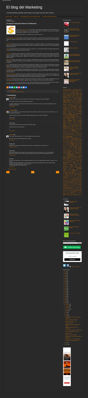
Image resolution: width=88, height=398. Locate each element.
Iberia (70, 127)
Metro (64, 140)
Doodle (70, 113)
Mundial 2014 (69, 141)
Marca (64, 136)
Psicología (64, 155)
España (64, 118)
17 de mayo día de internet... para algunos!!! (73, 329)
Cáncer (68, 111)
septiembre (67, 309)
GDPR (70, 124)
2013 (65, 293)
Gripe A (68, 125)
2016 (65, 288)
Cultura (76, 109)
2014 (65, 291)
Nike (70, 145)
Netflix (80, 144)
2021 (65, 280)
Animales (71, 94)
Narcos (64, 144)
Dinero (80, 112)
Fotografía (80, 121)
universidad (70, 194)
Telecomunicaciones (66, 169)
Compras (80, 106)
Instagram (72, 129)
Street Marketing (78, 167)
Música (72, 142)
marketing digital (66, 187)
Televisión (65, 171)
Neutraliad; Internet (66, 145)
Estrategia (74, 118)
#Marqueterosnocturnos (67, 89)
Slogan (81, 163)
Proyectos (80, 153)
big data (80, 177)
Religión (68, 158)
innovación (69, 185)
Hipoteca (68, 126)
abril (66, 342)
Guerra (70, 125)
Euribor (80, 118)
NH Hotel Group (79, 142)
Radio (77, 155)
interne (77, 185)
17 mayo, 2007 (12, 106)
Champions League (78, 102)
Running (69, 161)
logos (77, 186)
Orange (70, 147)
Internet (73, 130)
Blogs (68, 100)
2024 (65, 275)
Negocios (77, 144)
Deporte (80, 111)
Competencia (74, 106)
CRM (68, 101)
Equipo (81, 117)
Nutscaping (80, 145)
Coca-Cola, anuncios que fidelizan (71, 319)
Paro (74, 148)
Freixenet (80, 123)
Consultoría (80, 107)
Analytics (64, 94)
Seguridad (70, 162)
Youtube (65, 177)
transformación (65, 194)
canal (81, 178)
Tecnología (79, 168)
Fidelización (79, 120)
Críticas (72, 109)
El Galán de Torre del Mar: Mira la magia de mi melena (75, 74)
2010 (65, 297)
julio (66, 312)
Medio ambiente (75, 138)
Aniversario (75, 94)
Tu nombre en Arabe (73, 41)
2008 (65, 301)
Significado (77, 163)
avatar (77, 177)
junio (66, 314)
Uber (78, 172)
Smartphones (65, 164)
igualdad (72, 184)
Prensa (64, 153)
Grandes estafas (68, 333)
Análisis (64, 95)
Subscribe (72, 259)
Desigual (69, 112)
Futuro (64, 124)
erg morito (11, 97)
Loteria (78, 134)
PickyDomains (9, 78)
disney (75, 180)
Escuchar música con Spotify (74, 233)
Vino (64, 174)
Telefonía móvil (74, 169)
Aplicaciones (69, 95)
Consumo (65, 108)
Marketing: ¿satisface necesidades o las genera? (74, 215)
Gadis (72, 124)
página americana (25, 29)
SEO (78, 161)
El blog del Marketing (24, 7)
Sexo (74, 163)
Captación (65, 102)
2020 (81, 90)
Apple (74, 95)
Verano (73, 173)
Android (67, 94)
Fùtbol (67, 124)
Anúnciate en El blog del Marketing (49, 16)
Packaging (80, 147)
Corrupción (80, 108)
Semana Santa (79, 162)
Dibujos (73, 112)
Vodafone (75, 174)
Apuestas (77, 95)
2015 (65, 289)
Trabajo (74, 171)
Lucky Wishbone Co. (10, 82)
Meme (68, 139)
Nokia (73, 145)
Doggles (8, 48)
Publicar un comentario (12, 169)
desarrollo (69, 180)
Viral (66, 174)
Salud (81, 161)
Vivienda (71, 174)
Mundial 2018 (75, 141)
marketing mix (71, 187)
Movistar (64, 141)
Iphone (64, 131)
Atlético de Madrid (75, 96)
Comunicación (65, 107)
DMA (73, 111)
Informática (68, 129)
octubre (66, 307)
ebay (77, 180)
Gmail (81, 124)
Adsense (80, 91)
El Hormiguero (79, 114)
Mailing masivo (79, 135)
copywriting (80, 179)
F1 (79, 119)
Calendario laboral (74, 101)
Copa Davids (70, 108)
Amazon (77, 92)
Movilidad (80, 140)
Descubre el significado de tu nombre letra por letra (74, 36)
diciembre (67, 304)
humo (69, 184)
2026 (65, 271)
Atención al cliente (67, 96)
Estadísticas (69, 118)
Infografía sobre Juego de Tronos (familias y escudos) (74, 29)
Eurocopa (69, 119)
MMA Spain (68, 135)
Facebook (70, 120)
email (64, 181)
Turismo (68, 172)
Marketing (69, 136)
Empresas (72, 117)
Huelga (80, 126)
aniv (67, 177)
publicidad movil (75, 191)
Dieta (77, 112)
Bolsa (72, 100)
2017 (65, 286)
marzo (66, 344)
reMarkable (80, 191)
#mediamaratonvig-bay (75, 90)
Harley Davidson (79, 125)
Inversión (78, 130)
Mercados (71, 139)
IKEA (67, 127)
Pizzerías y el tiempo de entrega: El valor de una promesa (73, 68)
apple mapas (71, 177)
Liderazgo (65, 134)
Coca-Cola (69, 104)
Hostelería (76, 126)
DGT (71, 111)
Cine (78, 103)
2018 (65, 284)
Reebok (72, 157)
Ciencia (75, 103)
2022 (65, 278)
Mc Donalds (65, 138)
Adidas (77, 91)
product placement (69, 191)
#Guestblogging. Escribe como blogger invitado (30, 16)
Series (64, 163)
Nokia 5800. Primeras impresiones (73, 202)
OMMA (64, 146)
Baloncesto (77, 97)
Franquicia (70, 123)
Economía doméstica (13, 91)
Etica (77, 118)
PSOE (76, 147)
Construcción (75, 107)
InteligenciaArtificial (78, 129)
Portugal (73, 152)
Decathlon (75, 111)
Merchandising (79, 139)
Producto (72, 153)
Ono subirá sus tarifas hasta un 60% (72, 340)
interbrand (73, 185)
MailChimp (75, 135)
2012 (65, 294)
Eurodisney (73, 119)
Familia (74, 120)
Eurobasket (64, 119)
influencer (76, 184)
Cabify (71, 101)
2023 (65, 276)
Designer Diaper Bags (10, 73)
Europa (77, 119)
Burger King (75, 100)
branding (74, 178)
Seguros (74, 162)
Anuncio (80, 94)
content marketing (74, 179)
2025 (65, 273)
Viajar (76, 173)
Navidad (72, 144)
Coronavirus (75, 108)
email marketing (68, 181)
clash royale (65, 179)
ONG (69, 146)
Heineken (64, 126)
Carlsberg (69, 102)
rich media (77, 192)
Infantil (64, 129)
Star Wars (80, 166)
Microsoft (73, 140)
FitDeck (7, 64)
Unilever (64, 173)
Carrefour (72, 102)
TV (73, 168)
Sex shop (71, 163)
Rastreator (64, 156)
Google (64, 125)
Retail (73, 159)
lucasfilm (80, 186)
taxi (77, 193)
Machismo (72, 135)
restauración (72, 192)
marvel (75, 187)
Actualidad (73, 91)
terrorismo (80, 193)
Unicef (80, 172)
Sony (69, 166)
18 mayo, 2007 (12, 140)
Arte (81, 95)
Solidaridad (65, 166)
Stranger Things (72, 167)
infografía (64, 185)
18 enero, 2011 (12, 166)
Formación (74, 121)
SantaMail (8, 43)
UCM (75, 172)
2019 (65, 283)
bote (71, 178)
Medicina (69, 138)
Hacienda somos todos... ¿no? (71, 321)
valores (78, 194)
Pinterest (75, 151)
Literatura (72, 134)
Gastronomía (76, 124)
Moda (76, 140)
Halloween (74, 125)
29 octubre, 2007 (12, 155)
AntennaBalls (9, 59)
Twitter (72, 172)
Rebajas (72, 156)
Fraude (76, 123)
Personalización (70, 151)
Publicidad (70, 155)
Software (80, 164)
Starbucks (64, 167)
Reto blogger (76, 159)
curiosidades (65, 180)
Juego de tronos (71, 131)
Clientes (65, 104)
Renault (72, 158)
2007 (65, 302)
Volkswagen (79, 174)
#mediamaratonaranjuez (77, 89)
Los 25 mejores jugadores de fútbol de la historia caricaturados (74, 80)
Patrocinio (77, 148)
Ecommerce (79, 113)
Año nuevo (72, 97)
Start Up (68, 167)
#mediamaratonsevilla (67, 90)
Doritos (74, 113)
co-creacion (69, 179)
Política (69, 152)
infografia (80, 184)
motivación (70, 188)
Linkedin (68, 134)
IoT (81, 130)
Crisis (69, 109)
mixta (78, 187)
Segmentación (65, 162)
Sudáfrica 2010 (67, 168)
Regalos (75, 157)
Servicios (67, 163)
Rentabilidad (80, 158)
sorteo (71, 193)
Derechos (65, 112)
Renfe (76, 158)
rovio (81, 192)
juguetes (67, 186)
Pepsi (81, 148)
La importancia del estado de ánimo (71, 331)
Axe (69, 97)
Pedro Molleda (12, 110)
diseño (72, 180)
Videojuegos (79, 173)
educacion (80, 180)
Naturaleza (68, 144)
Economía (65, 114)
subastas (74, 193)
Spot (71, 166)
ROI (75, 155)
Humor (64, 127)
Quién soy (16, 16)
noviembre (67, 305)
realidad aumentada (66, 192)
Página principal (8, 16)
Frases (74, 123)
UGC (76, 172)
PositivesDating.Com (10, 69)
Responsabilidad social (67, 159)
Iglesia (73, 127)
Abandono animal (68, 91)
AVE (63, 91)
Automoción (65, 97)
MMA (65, 135)
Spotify (75, 166)
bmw (69, 178)
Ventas (70, 173)
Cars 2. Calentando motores (74, 22)
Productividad (68, 153)
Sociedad (70, 164)
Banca (80, 97)
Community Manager (66, 106)
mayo (66, 315)
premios (64, 191)
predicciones (19, 91)
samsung (64, 193)
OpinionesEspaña (65, 147)
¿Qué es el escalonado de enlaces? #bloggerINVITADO (74, 55)
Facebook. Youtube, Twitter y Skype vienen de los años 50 (74, 61)
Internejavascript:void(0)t (66, 130)
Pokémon (64, 152)
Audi (81, 96)
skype (68, 193)
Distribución (65, 113)
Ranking (80, 155)
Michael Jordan (67, 140)
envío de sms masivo (75, 181)
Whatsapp (68, 175)
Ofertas (71, 146)
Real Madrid (68, 156)
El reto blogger (70, 115)
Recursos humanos (78, 156)
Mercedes (74, 139)
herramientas (65, 184)
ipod (79, 185)
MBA (64, 135)
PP (73, 147)
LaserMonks (8, 53)
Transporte (65, 172)
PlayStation (80, 151)
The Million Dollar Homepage (12, 37)
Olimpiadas (75, 146)
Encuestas (77, 117)
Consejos (70, 107)
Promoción (76, 153)
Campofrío (80, 101)
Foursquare (65, 123)
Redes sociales (66, 157)
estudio (80, 181)
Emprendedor (67, 117)
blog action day (66, 178)
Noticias (76, 145)
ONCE (66, 146)
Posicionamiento (79, 152)
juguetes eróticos (72, 186)
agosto (66, 310)
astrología (74, 177)
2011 (65, 296)
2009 (65, 299)
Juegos (76, 131)
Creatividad (65, 109)
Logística (75, 134)
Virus (68, 174)
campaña (77, 178)
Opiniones (80, 146)
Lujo (81, 134)
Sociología (75, 164)
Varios (23, 91)
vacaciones (75, 194)
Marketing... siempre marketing (71, 334)
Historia (72, 126)
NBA (75, 142)
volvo (81, 194)
